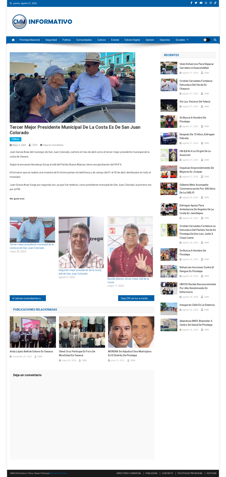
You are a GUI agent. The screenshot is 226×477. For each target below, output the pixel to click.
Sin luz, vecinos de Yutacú (195, 101)
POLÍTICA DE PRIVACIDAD (190, 473)
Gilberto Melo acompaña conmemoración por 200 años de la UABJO (197, 188)
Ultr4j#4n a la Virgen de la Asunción (195, 153)
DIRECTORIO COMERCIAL (129, 473)
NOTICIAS (211, 473)
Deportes (165, 39)
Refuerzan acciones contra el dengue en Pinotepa (197, 269)
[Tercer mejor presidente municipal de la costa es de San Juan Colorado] (32, 230)
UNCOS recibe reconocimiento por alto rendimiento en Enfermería (198, 288)
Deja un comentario (53, 145)
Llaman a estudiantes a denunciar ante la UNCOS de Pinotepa (30, 298)
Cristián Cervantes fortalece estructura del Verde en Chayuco (196, 85)
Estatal (115, 39)
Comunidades (84, 39)
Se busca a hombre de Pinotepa (193, 119)
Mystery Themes (58, 473)
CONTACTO (167, 473)
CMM (34, 145)
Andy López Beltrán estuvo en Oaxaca (31, 351)
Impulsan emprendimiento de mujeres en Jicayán (197, 169)
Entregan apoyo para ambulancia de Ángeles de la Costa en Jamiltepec (197, 209)
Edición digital (132, 39)
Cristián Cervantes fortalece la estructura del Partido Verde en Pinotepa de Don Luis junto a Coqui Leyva (198, 232)
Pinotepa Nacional (30, 39)
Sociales (180, 39)
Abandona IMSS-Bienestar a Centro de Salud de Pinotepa (196, 323)
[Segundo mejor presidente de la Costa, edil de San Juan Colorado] (81, 242)
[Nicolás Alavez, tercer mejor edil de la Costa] (130, 247)
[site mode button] (206, 40)
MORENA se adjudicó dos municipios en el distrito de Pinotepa (129, 353)
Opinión (150, 39)
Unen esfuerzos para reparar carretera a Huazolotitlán (197, 66)
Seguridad (51, 39)
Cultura (101, 39)
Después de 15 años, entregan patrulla (197, 136)
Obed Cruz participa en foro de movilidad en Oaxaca (77, 353)
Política (67, 39)
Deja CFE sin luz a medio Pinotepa (137, 298)
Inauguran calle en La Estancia (197, 304)
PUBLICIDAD (151, 473)
